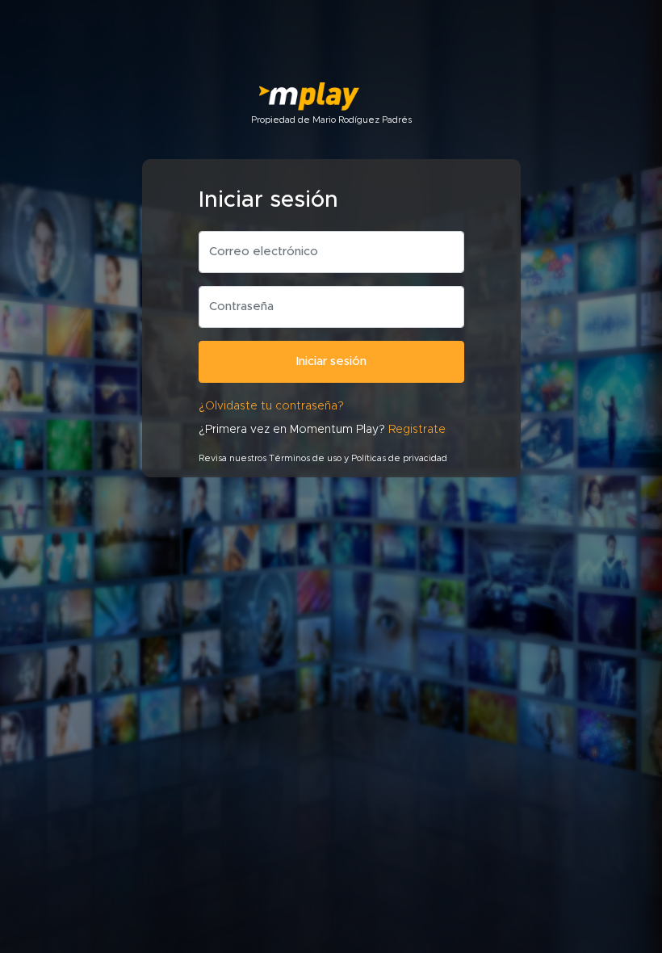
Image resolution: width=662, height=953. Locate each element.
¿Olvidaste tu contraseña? (271, 406)
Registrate (417, 429)
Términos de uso (305, 458)
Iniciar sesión (331, 361)
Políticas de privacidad (399, 458)
